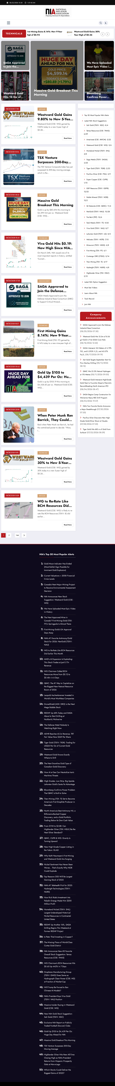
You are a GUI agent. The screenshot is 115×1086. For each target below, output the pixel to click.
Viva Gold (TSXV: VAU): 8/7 (97, 228)
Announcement (44, 281)
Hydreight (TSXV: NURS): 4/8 (97, 267)
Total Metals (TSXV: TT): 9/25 (97, 223)
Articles (42, 109)
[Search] (100, 23)
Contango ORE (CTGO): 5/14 (97, 256)
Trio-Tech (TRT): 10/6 (94, 217)
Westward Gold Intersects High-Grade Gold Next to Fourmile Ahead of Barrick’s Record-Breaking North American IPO (95, 382)
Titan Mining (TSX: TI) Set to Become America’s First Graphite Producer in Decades (59, 802)
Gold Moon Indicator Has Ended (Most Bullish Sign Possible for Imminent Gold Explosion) (58, 567)
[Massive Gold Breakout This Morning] (18, 209)
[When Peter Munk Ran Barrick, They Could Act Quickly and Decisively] (18, 424)
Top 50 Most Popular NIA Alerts (96, 115)
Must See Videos (90, 287)
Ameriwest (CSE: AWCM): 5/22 (98, 139)
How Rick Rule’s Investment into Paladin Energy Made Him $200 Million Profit (58, 900)
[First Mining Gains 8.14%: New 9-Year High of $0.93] (18, 338)
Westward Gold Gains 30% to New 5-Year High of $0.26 (73, 33)
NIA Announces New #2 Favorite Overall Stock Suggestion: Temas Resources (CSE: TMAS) (58, 954)
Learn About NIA (90, 293)
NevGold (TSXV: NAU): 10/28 (98, 211)
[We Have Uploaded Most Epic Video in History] (99, 55)
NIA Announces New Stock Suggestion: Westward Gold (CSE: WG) (58, 600)
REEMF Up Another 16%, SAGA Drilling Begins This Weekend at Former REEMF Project (57, 928)
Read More (68, 138)
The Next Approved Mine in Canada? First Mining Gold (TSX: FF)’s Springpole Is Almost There (58, 620)
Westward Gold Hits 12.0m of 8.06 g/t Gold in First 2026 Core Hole (14, 95)
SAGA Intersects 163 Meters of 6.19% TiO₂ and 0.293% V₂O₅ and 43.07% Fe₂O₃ (95, 351)
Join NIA (87, 304)
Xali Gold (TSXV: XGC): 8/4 (97, 125)
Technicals (43, 238)
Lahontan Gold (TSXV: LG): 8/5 (98, 234)
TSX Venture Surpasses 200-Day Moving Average (53, 159)
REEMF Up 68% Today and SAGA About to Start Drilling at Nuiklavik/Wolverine (58, 716)
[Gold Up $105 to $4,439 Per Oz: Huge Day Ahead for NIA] (43, 70)
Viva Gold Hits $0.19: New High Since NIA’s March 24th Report (55, 245)
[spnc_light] (106, 23)
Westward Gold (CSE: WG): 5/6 (99, 145)
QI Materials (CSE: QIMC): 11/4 (98, 206)
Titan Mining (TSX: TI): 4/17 (96, 262)
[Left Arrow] (102, 34)
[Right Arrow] (107, 34)
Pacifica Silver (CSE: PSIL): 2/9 (98, 174)
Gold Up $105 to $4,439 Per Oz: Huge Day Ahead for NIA (43, 92)
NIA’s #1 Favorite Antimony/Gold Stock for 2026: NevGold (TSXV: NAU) (58, 641)
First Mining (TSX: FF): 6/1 (96, 250)
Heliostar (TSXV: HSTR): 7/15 (97, 239)
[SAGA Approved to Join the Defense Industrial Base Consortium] (15, 55)
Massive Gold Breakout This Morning (55, 202)
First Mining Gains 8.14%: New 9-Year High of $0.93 (53, 333)
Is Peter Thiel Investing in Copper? (58, 936)
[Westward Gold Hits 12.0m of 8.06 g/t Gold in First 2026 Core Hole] (15, 85)
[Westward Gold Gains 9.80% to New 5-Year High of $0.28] (18, 123)
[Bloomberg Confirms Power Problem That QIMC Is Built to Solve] (99, 85)
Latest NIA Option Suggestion (95, 282)
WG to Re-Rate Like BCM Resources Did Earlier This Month (53, 503)
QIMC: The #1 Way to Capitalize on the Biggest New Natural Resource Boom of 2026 (59, 686)
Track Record (89, 298)
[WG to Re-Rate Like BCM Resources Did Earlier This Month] (18, 510)
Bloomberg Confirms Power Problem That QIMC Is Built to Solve (97, 95)
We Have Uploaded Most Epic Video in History (99, 64)
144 (17, 535)
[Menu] (8, 23)
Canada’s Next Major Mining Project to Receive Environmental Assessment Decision (59, 588)
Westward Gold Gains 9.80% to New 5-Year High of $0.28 (55, 116)
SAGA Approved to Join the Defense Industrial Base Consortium (15, 64)
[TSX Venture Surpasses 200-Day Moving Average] (18, 166)
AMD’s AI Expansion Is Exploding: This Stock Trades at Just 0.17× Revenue (58, 662)
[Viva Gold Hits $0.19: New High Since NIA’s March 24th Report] (18, 252)
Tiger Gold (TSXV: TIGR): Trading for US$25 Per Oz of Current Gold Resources (59, 746)
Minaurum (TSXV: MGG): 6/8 (97, 245)
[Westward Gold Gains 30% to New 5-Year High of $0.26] (18, 467)
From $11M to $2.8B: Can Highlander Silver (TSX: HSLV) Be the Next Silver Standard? (59, 829)
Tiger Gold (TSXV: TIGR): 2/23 (98, 168)
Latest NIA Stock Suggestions (95, 121)
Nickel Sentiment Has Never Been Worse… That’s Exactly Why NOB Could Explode (58, 867)
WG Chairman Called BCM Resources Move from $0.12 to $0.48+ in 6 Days (57, 674)
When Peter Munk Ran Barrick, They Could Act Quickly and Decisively (55, 417)
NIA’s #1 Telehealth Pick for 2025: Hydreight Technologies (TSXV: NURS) (58, 888)
